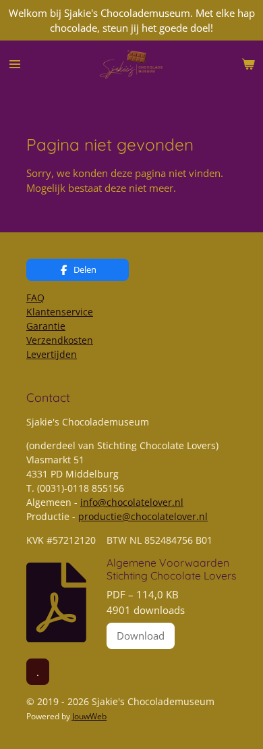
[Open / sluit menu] (15, 64)
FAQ (35, 297)
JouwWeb (89, 716)
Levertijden (51, 354)
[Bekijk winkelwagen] (248, 64)
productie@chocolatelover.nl (143, 516)
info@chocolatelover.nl (131, 502)
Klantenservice (59, 311)
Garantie (45, 325)
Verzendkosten (59, 340)
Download (141, 635)
